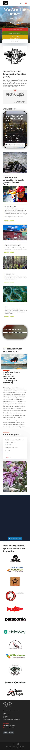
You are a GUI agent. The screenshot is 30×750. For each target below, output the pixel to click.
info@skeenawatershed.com (8, 719)
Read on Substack (8, 452)
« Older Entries (8, 457)
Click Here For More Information (15, 145)
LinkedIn (11, 732)
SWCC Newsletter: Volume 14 (9, 725)
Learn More (9, 220)
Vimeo (5, 732)
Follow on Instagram (16, 538)
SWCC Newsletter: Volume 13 (10, 727)
